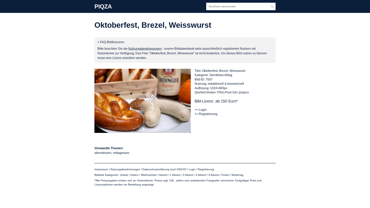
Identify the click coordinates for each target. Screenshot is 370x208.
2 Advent (188, 174)
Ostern (134, 174)
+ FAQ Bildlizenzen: (111, 42)
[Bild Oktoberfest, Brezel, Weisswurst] (142, 101)
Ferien (225, 174)
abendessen (102, 152)
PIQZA (103, 6)
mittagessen (121, 152)
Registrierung (206, 169)
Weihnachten (149, 174)
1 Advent (175, 174)
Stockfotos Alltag (220, 75)
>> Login (201, 109)
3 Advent (201, 174)
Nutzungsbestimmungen (125, 169)
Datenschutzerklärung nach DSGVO (164, 169)
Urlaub (124, 174)
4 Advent (214, 174)
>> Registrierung (206, 114)
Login (192, 169)
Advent (163, 174)
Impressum (101, 169)
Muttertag (237, 174)
